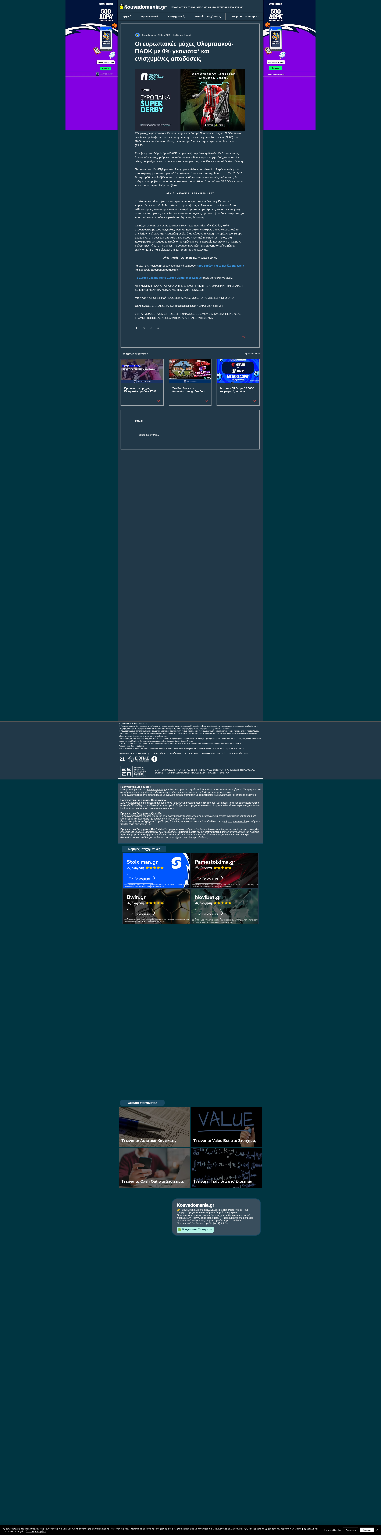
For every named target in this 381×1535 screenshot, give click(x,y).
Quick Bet (157, 816)
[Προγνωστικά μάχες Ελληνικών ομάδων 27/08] (142, 371)
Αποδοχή (367, 1529)
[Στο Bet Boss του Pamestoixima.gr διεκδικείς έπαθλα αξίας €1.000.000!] (190, 371)
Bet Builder (202, 829)
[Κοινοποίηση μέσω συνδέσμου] (158, 328)
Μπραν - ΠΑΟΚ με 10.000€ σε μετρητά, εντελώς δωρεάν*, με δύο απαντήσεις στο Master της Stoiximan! (237, 390)
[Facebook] (154, 759)
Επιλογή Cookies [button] (332, 1529)
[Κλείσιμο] (377, 1530)
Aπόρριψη (351, 1529)
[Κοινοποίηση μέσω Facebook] (136, 328)
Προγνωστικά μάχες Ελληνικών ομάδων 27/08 (140, 390)
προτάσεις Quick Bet (195, 795)
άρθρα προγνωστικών (235, 821)
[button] (207, 16)
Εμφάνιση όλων (252, 353)
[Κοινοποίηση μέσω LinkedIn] (151, 328)
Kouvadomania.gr (156, 789)
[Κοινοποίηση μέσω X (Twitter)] (143, 328)
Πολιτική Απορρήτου (36, 1531)
